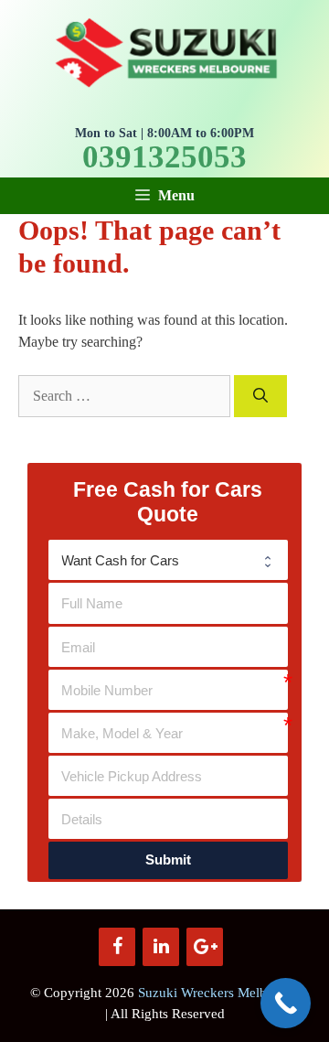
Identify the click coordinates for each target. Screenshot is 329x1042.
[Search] (260, 396)
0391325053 (164, 157)
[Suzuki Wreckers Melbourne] (164, 51)
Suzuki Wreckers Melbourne (219, 992)
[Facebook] (117, 947)
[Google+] (204, 947)
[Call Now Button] (285, 1003)
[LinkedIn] (161, 947)
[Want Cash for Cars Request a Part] (168, 560)
